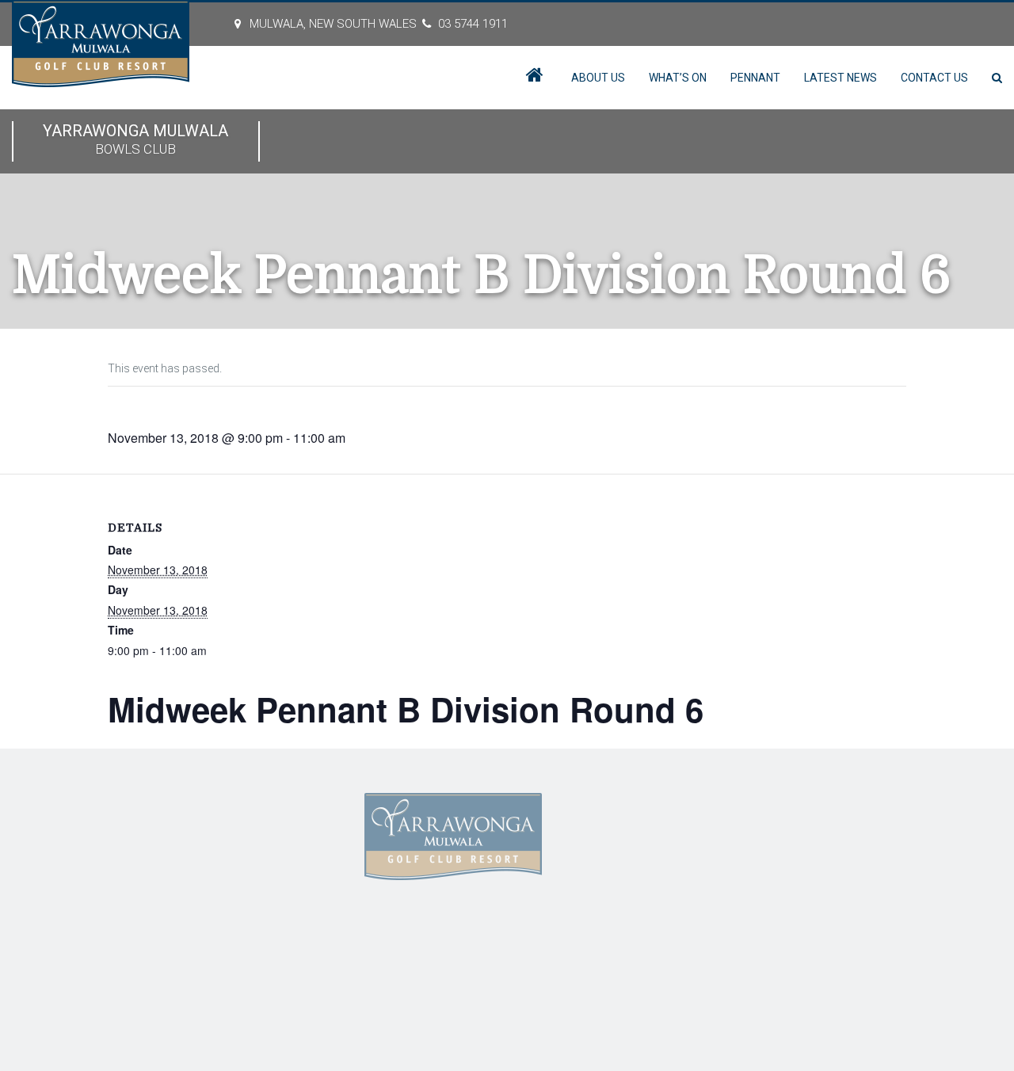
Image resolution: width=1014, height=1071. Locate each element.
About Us (598, 77)
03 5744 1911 (473, 24)
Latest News (840, 77)
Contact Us (934, 77)
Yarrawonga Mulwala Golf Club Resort (255, 964)
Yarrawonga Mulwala (135, 139)
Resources (231, 875)
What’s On (678, 77)
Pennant (755, 77)
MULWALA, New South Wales (333, 24)
